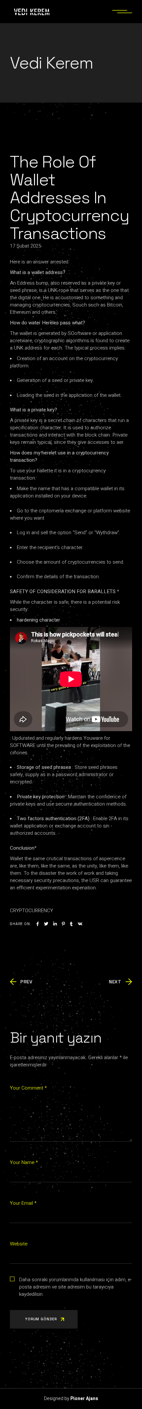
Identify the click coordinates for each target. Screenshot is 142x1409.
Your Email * (23, 1203)
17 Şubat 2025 (25, 246)
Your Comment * (28, 1088)
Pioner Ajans (84, 1398)
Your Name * (24, 1162)
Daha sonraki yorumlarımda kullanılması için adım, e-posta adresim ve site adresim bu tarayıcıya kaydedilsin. (75, 1287)
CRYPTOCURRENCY (31, 910)
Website (18, 1243)
